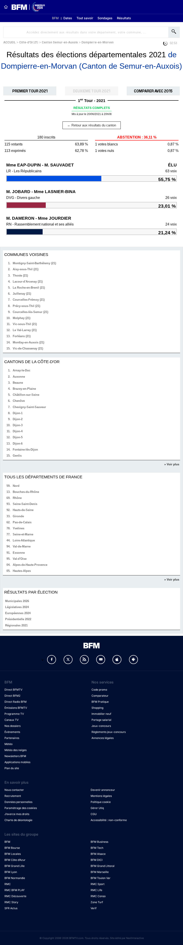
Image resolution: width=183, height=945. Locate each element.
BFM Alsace (98, 854)
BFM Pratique (100, 701)
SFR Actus (10, 908)
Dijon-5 (18, 437)
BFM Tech (97, 847)
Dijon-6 (18, 443)
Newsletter (100, 659)
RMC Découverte (15, 896)
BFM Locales (12, 854)
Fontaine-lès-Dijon (25, 449)
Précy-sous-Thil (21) (26, 306)
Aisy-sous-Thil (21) (25, 269)
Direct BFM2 (12, 695)
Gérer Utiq (97, 808)
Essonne (19, 552)
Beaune (18, 382)
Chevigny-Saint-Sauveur (29, 407)
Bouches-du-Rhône (26, 492)
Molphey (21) (21, 318)
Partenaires (11, 738)
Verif (93, 908)
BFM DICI (96, 860)
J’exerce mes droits (16, 814)
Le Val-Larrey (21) (25, 330)
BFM (55, 18)
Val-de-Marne (22, 546)
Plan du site (11, 768)
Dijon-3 (18, 425)
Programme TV (14, 713)
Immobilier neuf (101, 713)
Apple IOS (116, 659)
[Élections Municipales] (26, 7)
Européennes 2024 (18, 613)
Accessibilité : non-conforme (109, 820)
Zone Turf (97, 902)
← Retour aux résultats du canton (91, 125)
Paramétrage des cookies (20, 808)
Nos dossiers (12, 726)
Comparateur (100, 695)
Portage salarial (101, 720)
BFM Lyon (10, 872)
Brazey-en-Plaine (24, 388)
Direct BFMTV (13, 689)
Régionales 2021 (16, 625)
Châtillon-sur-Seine (26, 394)
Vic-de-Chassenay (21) (28, 348)
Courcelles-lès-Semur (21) (30, 312)
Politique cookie (101, 802)
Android (133, 659)
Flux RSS (84, 659)
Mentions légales (101, 796)
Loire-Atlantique (24, 540)
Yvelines (18, 528)
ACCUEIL (9, 42)
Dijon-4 (18, 431)
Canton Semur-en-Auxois (60, 42)
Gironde (18, 516)
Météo (8, 744)
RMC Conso (98, 896)
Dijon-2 (18, 419)
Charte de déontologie (18, 820)
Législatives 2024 (17, 607)
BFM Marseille (100, 872)
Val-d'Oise (20, 558)
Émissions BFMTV (15, 707)
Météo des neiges (15, 750)
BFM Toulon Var (100, 878)
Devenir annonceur (103, 790)
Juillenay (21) (22, 293)
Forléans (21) (22, 336)
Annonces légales (103, 738)
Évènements (12, 732)
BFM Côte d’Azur (14, 860)
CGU (94, 814)
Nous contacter (14, 790)
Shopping (97, 707)
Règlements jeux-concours (109, 732)
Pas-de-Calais (22, 522)
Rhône (17, 498)
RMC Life (96, 890)
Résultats (124, 18)
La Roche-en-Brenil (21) (29, 287)
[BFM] (6, 7)
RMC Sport (97, 884)
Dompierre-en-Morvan (97, 42)
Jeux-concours (101, 726)
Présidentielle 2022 (18, 619)
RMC (7, 884)
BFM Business (99, 841)
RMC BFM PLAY (14, 890)
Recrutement (12, 796)
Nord (16, 485)
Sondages (105, 18)
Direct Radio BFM (15, 701)
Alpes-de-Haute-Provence (30, 564)
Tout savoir (85, 18)
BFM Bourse (12, 847)
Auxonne (19, 376)
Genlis (17, 455)
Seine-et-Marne (23, 534)
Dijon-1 (18, 413)
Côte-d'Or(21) (28, 42)
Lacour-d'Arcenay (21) (28, 281)
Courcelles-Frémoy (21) (29, 299)
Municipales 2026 (17, 601)
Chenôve (19, 400)
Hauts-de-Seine (23, 510)
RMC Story (11, 902)
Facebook (51, 659)
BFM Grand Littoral (102, 866)
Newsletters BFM (15, 756)
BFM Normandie (14, 878)
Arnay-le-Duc (21, 370)
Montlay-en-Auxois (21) (28, 342)
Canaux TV (11, 720)
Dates (67, 18)
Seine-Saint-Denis (25, 504)
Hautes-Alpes (22, 571)
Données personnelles (18, 802)
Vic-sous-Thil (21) (25, 324)
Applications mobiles (17, 762)
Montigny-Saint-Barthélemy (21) (34, 263)
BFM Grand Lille (14, 866)
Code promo (99, 689)
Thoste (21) (20, 275)
